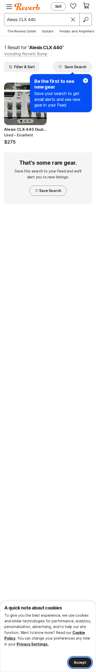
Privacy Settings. (33, 644)
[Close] (73, 19)
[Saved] (73, 6)
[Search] (85, 19)
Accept (80, 662)
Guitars (48, 31)
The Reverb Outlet (21, 31)
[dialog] (48, 636)
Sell (58, 6)
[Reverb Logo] (27, 7)
